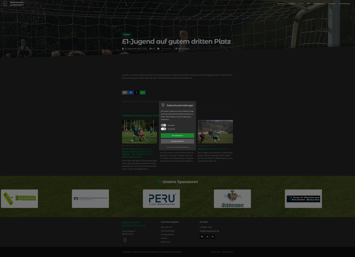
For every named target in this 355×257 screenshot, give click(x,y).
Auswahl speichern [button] (177, 141)
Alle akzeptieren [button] (177, 135)
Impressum (170, 147)
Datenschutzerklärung (182, 147)
